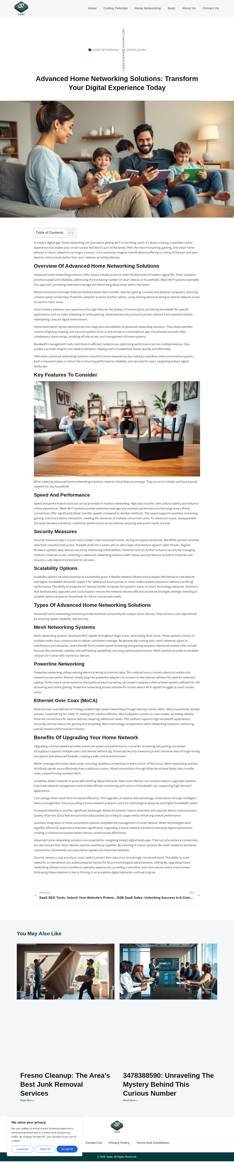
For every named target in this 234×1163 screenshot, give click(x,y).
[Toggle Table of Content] (69, 233)
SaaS (171, 8)
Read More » (27, 1100)
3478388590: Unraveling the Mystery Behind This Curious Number (168, 1084)
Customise (22, 1149)
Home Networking (148, 8)
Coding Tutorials (115, 8)
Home (92, 8)
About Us (189, 8)
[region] (44, 1136)
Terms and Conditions (152, 1142)
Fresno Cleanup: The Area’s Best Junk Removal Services (65, 1084)
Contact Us (211, 8)
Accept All (67, 1149)
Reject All (45, 1149)
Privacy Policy (119, 1142)
